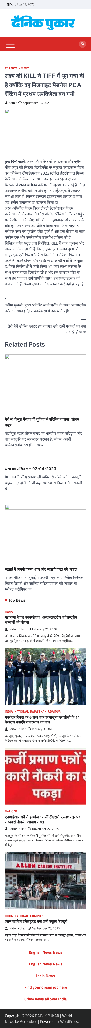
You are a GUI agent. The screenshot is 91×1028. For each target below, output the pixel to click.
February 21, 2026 (44, 629)
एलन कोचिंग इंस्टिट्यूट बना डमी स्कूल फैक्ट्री (36, 921)
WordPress (69, 1021)
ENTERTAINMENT (17, 68)
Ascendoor (28, 1021)
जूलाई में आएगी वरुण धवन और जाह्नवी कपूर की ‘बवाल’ (41, 569)
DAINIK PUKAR (47, 1016)
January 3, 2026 (42, 729)
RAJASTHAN (38, 711)
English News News (45, 952)
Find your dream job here (45, 987)
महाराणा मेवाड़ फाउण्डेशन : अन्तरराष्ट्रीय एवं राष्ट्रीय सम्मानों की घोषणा (41, 619)
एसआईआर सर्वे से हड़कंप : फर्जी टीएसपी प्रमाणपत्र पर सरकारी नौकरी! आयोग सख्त (42, 819)
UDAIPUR (54, 711)
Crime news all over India (45, 999)
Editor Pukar (17, 629)
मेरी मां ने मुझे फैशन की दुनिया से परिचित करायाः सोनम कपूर (42, 422)
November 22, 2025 (45, 828)
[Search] (82, 44)
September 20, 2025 (46, 928)
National (21, 711)
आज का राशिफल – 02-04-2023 (30, 468)
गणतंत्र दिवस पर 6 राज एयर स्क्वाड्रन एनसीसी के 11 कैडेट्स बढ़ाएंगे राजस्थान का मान (42, 719)
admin (13, 103)
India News (45, 975)
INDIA (9, 611)
